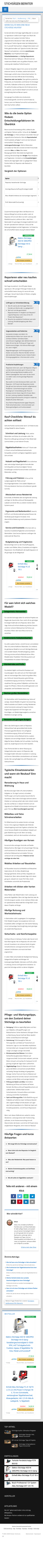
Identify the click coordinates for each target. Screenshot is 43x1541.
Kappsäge (24, 1528)
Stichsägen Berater (18, 3)
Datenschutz (29, 1534)
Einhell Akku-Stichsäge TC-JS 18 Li (24, 566)
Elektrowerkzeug (8, 1528)
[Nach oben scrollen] (40, 1538)
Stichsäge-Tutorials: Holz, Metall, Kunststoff (26, 1435)
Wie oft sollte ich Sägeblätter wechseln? (20, 1178)
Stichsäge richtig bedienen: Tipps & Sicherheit (27, 1445)
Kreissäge (30, 1528)
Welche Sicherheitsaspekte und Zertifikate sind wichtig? (20, 1169)
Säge (14, 1528)
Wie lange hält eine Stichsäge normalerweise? (22, 1144)
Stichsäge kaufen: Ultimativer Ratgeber (24, 1430)
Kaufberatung (22, 18)
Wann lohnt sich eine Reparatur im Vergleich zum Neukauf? (21, 1151)
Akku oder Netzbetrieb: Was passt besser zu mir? (21, 1160)
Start (14, 18)
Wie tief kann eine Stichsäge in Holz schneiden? (21, 1262)
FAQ (29, 18)
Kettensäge (36, 1528)
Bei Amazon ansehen (23, 260)
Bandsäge (18, 1528)
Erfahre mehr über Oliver (28, 1247)
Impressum (37, 1534)
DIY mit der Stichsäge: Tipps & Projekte (23, 1440)
